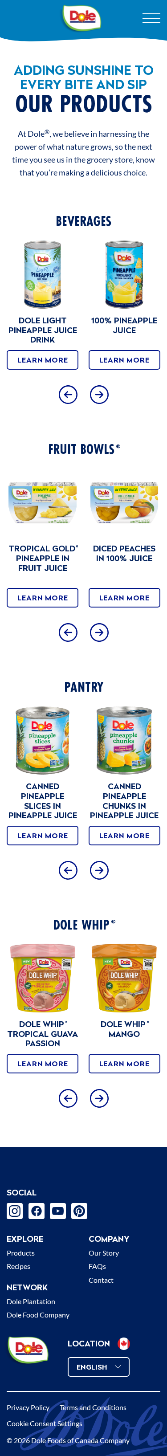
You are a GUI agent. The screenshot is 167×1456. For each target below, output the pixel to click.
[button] (124, 1344)
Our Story (104, 1252)
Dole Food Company (38, 1314)
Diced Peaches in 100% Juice (124, 553)
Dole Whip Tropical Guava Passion (42, 1033)
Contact (101, 1280)
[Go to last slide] (68, 394)
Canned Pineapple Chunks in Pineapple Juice (124, 800)
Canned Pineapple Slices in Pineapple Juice (42, 800)
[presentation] (42, 274)
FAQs (97, 1266)
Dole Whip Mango (124, 1029)
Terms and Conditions (93, 1407)
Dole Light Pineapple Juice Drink (42, 330)
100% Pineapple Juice (124, 325)
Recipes (18, 1266)
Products (21, 1252)
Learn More (42, 360)
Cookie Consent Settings (44, 1423)
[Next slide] (99, 394)
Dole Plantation (31, 1301)
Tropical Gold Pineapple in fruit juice (42, 558)
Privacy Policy (28, 1407)
